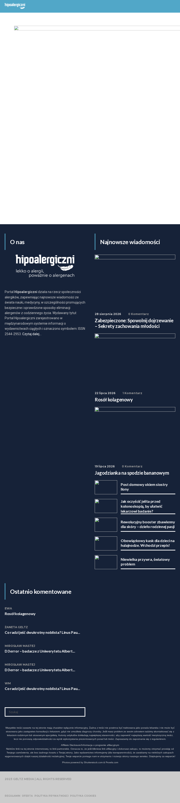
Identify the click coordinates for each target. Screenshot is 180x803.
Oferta (27, 796)
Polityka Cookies (83, 796)
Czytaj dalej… (31, 334)
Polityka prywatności (51, 796)
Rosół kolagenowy (20, 613)
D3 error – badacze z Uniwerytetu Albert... (40, 651)
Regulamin (12, 796)
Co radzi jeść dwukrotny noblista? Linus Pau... (42, 632)
